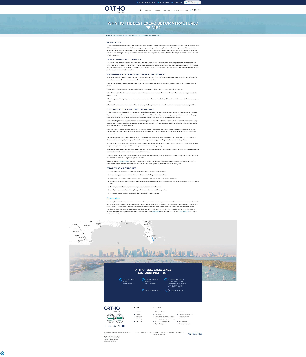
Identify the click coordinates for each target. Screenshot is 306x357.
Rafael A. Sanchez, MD (110, 341)
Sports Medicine (159, 314)
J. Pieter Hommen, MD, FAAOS (112, 338)
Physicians (138, 314)
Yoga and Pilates (124, 161)
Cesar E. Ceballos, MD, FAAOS (112, 336)
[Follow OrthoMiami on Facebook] (106, 326)
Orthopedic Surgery (160, 312)
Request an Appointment (147, 2)
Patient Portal (164, 2)
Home (136, 332)
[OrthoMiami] (115, 9)
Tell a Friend (171, 332)
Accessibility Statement (159, 334)
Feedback (163, 332)
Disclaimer (143, 332)
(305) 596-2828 (196, 10)
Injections (181, 312)
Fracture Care (182, 319)
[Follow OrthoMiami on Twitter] (115, 326)
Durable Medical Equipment (186, 314)
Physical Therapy (159, 324)
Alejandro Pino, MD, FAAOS (111, 339)
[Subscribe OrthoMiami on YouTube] (123, 326)
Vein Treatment (183, 321)
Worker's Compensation (185, 324)
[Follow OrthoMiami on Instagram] (119, 326)
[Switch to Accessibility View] (2, 353)
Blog (131, 35)
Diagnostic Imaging (184, 316)
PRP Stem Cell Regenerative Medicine (164, 316)
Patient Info (139, 319)
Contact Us (139, 321)
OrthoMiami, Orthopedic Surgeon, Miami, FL (117, 35)
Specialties (139, 316)
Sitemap (157, 332)
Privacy (150, 332)
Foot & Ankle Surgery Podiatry (162, 321)
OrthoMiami (156, 211)
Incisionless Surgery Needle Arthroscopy (165, 319)
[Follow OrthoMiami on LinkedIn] (110, 326)
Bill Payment (178, 2)
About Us (138, 312)
